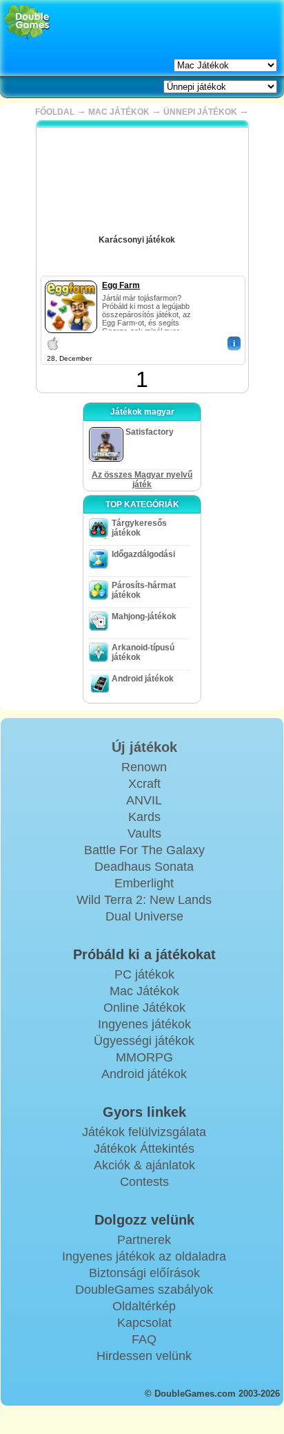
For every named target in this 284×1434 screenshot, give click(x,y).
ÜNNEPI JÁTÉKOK (200, 112)
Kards (144, 817)
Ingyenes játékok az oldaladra (144, 1256)
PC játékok (144, 974)
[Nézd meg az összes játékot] (185, 235)
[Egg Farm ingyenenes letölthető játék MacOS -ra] (71, 278)
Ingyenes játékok (144, 1024)
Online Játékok (144, 1008)
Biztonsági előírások (144, 1273)
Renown (144, 767)
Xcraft (144, 784)
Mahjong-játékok (144, 616)
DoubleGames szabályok (144, 1289)
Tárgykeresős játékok (139, 528)
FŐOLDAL (54, 112)
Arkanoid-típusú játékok (143, 652)
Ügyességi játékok (144, 1041)
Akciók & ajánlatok (144, 1165)
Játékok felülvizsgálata (144, 1132)
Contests (144, 1182)
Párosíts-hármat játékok (144, 590)
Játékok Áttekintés (144, 1148)
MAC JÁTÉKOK (119, 112)
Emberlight (144, 883)
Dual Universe (144, 916)
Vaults (144, 833)
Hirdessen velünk (144, 1356)
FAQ (144, 1339)
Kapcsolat (144, 1323)
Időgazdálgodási (143, 554)
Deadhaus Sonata (144, 867)
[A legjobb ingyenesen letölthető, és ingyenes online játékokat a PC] (27, 22)
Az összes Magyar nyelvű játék (142, 479)
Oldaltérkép (144, 1306)
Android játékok (143, 678)
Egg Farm (121, 285)
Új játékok (144, 747)
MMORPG (144, 1057)
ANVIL (144, 800)
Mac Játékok (144, 991)
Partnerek (144, 1240)
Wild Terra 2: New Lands (144, 900)
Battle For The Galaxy (144, 850)
